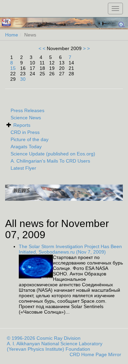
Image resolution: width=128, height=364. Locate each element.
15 (13, 68)
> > (86, 48)
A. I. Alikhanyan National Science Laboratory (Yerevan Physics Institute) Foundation (54, 346)
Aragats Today (26, 146)
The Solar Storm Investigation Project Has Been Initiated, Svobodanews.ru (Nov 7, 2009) (70, 249)
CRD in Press (25, 132)
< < (43, 48)
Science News (26, 117)
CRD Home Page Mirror (95, 354)
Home (11, 34)
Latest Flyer (23, 168)
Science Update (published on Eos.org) (53, 153)
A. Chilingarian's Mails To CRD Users (50, 161)
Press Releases (27, 110)
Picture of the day (29, 139)
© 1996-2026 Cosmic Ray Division (44, 338)
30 (23, 79)
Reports (21, 125)
